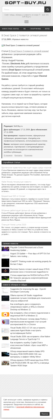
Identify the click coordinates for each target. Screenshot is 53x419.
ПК (24, 29)
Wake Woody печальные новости (16, 181)
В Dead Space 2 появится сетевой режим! (29, 51)
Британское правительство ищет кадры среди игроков (26, 167)
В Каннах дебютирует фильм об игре (18, 210)
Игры (47, 29)
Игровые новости (20, 39)
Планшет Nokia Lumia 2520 (14, 224)
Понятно (45, 414)
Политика (28, 155)
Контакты (18, 155)
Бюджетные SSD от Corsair (13, 196)
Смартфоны (35, 29)
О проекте (8, 155)
